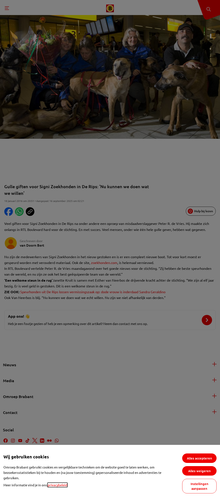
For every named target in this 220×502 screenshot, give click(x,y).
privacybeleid (57, 485)
